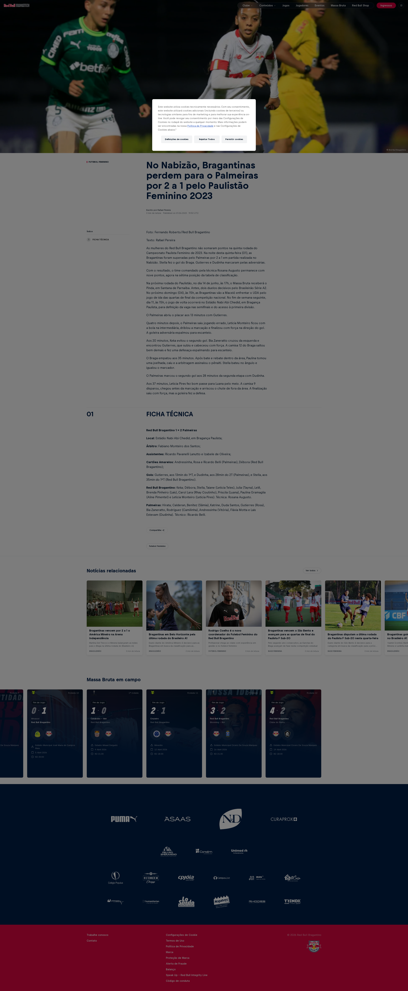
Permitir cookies (234, 139)
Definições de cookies (176, 139)
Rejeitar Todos (207, 139)
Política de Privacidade (200, 126)
